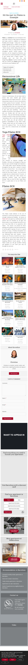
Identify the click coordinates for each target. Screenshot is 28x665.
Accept (5, 659)
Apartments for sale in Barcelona (10, 583)
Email (4, 405)
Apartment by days (14, 508)
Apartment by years (14, 503)
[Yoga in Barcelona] (7, 331)
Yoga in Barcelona (7, 336)
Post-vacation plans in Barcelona (7, 301)
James (8, 340)
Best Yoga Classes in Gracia (7, 266)
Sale (19, 500)
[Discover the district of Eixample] (20, 278)
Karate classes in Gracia (20, 301)
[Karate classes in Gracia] (20, 296)
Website (4, 411)
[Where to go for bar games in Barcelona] (20, 313)
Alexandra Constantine (21, 288)
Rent (8, 500)
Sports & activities (14, 13)
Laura (8, 306)
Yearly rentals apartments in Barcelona (12, 581)
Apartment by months (14, 506)
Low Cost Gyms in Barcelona (20, 336)
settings (21, 656)
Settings (20, 659)
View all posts (14, 373)
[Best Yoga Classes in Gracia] (7, 260)
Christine (17, 33)
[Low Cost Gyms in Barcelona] (20, 331)
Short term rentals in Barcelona (10, 578)
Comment (4, 383)
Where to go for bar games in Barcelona (20, 319)
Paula (21, 270)
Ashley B (21, 323)
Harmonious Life (7, 69)
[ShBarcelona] (14, 3)
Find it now (8, 512)
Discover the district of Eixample (20, 284)
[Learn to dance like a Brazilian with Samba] (7, 278)
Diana (8, 270)
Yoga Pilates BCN (7, 70)
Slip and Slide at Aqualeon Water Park (20, 266)
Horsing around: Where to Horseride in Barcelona (7, 318)
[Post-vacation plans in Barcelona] (7, 296)
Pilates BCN (6, 72)
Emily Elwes (8, 323)
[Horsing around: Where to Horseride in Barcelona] (7, 313)
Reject (12, 659)
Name (4, 398)
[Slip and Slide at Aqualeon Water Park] (20, 260)
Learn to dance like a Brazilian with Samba (7, 284)
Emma (20, 341)
